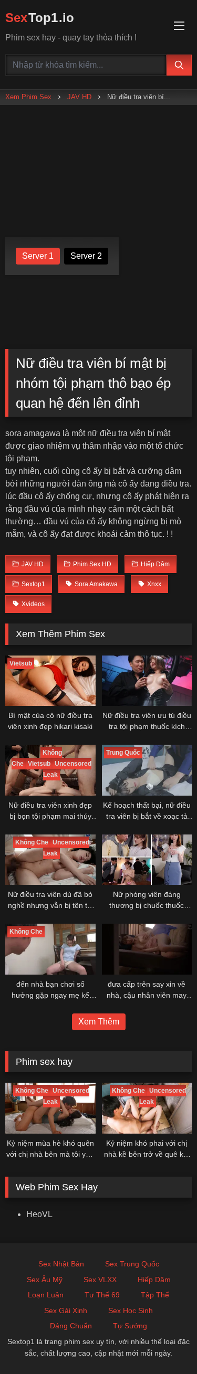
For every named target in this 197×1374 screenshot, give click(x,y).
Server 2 (86, 255)
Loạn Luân (46, 1295)
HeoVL (39, 1214)
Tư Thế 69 (102, 1295)
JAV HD (79, 97)
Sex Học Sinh (130, 1310)
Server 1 (38, 255)
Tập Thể (155, 1295)
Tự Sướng (130, 1326)
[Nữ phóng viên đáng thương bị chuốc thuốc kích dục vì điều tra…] (147, 859)
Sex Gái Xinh (65, 1310)
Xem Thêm (98, 1021)
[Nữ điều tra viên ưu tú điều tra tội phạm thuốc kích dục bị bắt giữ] (147, 681)
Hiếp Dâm (154, 1279)
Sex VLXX (100, 1279)
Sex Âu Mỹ (45, 1279)
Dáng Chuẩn (71, 1326)
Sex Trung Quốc (132, 1264)
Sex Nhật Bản (61, 1264)
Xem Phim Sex (28, 97)
